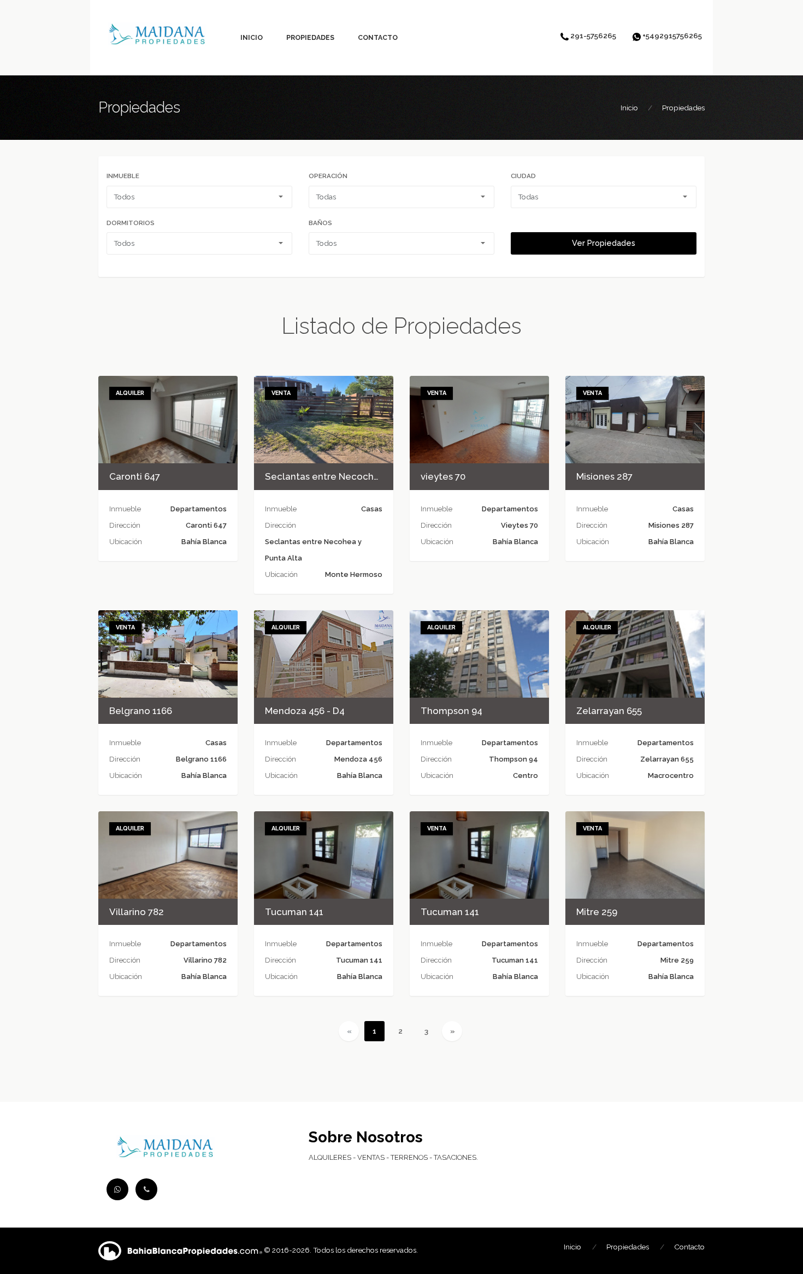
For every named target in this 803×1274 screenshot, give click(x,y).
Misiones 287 (604, 476)
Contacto (378, 37)
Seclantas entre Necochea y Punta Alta (352, 476)
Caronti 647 (134, 476)
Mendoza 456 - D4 (305, 710)
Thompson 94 (451, 710)
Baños (320, 223)
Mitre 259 (596, 911)
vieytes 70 (443, 476)
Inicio (251, 37)
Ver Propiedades (603, 243)
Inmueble (123, 176)
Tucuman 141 (294, 911)
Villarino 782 (136, 911)
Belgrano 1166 (140, 710)
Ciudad (523, 176)
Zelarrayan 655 (609, 710)
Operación (328, 176)
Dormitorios (131, 223)
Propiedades (310, 37)
